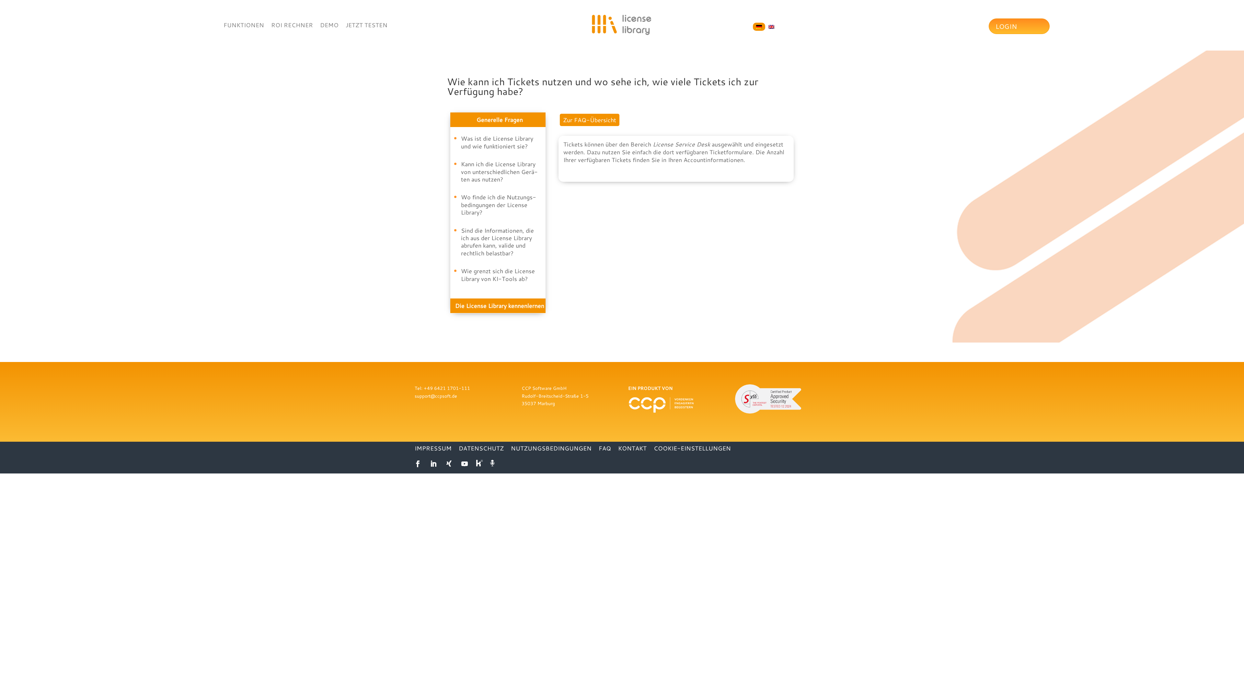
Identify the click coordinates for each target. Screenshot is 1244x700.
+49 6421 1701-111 (447, 388)
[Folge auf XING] (449, 463)
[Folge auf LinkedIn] (433, 463)
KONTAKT (632, 449)
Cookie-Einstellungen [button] (692, 449)
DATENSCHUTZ (481, 449)
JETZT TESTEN (366, 26)
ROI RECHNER (292, 26)
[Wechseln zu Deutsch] (759, 27)
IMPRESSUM (433, 449)
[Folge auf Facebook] (417, 463)
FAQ (605, 449)
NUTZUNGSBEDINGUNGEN (551, 449)
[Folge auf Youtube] (464, 463)
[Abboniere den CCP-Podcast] (493, 463)
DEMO (329, 26)
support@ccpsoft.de (436, 396)
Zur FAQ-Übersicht (589, 120)
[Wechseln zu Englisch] (771, 27)
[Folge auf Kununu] (480, 463)
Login (1006, 26)
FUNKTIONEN (244, 26)
